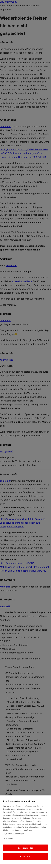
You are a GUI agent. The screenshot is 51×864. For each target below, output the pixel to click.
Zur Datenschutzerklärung (14, 834)
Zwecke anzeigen (25, 848)
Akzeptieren (25, 856)
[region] (25, 829)
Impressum (8, 838)
